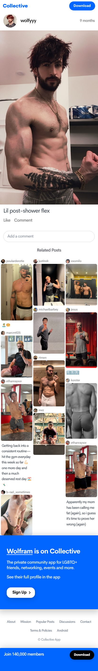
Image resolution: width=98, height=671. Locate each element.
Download (82, 6)
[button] (49, 236)
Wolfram (20, 551)
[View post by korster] (81, 411)
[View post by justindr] (49, 285)
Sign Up (19, 592)
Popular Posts (45, 622)
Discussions (67, 622)
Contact (85, 622)
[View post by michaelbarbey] (49, 333)
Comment (23, 220)
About (11, 622)
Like (6, 220)
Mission (25, 622)
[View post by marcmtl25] (16, 356)
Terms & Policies (41, 630)
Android (62, 630)
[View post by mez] (49, 434)
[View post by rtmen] (49, 383)
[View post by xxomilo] (81, 285)
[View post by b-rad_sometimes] (16, 515)
